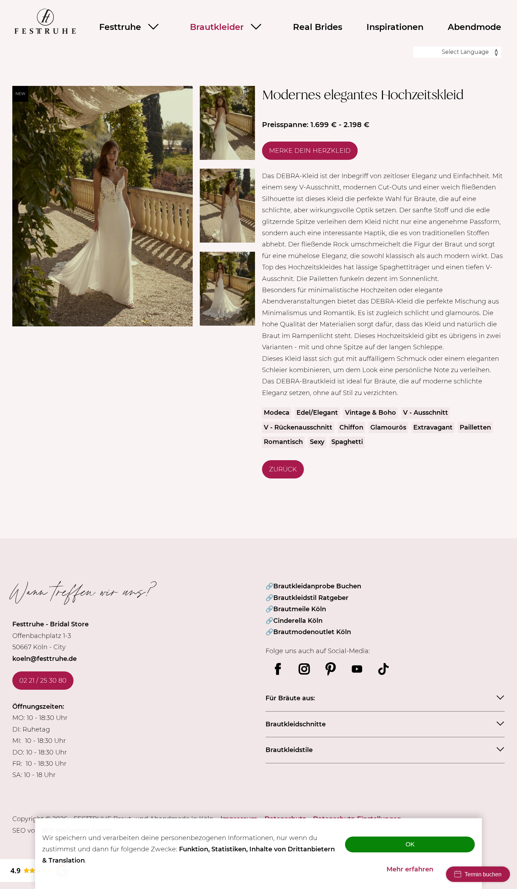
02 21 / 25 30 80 (42, 680)
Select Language (465, 52)
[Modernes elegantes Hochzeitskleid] (102, 324)
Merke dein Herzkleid (310, 151)
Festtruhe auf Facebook (278, 669)
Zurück (283, 469)
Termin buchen (483, 874)
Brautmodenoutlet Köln (312, 632)
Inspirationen (394, 27)
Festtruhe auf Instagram (304, 669)
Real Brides (317, 27)
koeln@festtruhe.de (44, 659)
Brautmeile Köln (299, 609)
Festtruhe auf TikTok (383, 669)
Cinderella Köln (298, 621)
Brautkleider (217, 27)
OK (410, 844)
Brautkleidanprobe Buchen (317, 586)
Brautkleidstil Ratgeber (311, 598)
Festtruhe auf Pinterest (330, 669)
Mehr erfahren (410, 869)
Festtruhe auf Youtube (357, 669)
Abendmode (474, 27)
